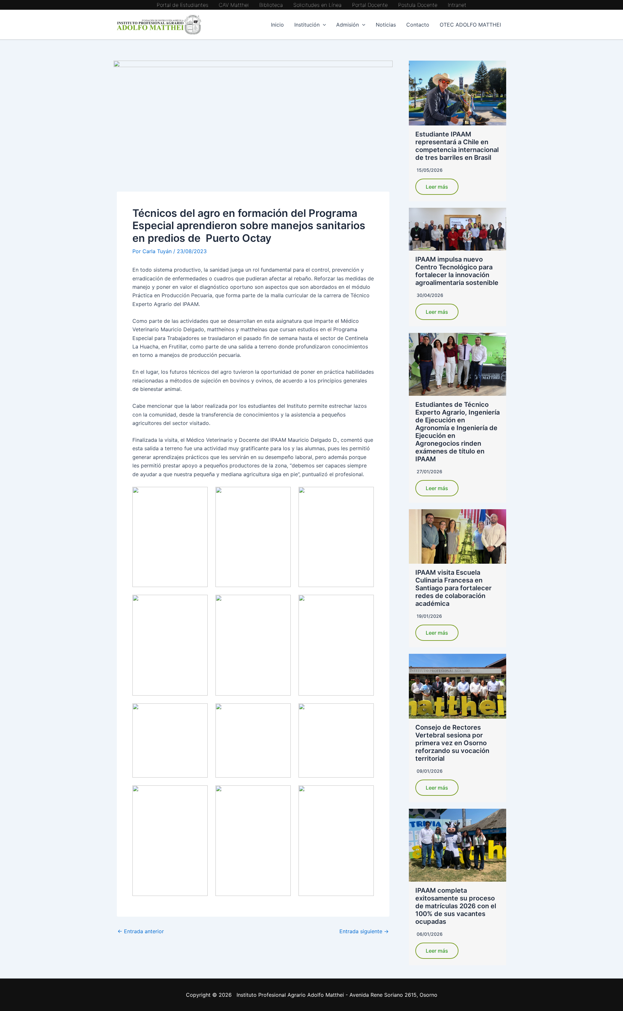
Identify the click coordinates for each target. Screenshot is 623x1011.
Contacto (417, 24)
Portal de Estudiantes (182, 5)
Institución (307, 24)
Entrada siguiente (364, 931)
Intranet (457, 5)
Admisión (347, 24)
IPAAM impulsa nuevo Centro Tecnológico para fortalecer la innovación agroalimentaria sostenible (456, 271)
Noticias (386, 24)
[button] (323, 25)
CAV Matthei (234, 5)
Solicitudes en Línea (317, 5)
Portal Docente (370, 5)
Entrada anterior (140, 931)
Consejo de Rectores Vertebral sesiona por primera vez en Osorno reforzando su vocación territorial (452, 742)
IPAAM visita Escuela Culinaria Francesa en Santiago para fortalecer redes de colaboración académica (453, 588)
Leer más (437, 186)
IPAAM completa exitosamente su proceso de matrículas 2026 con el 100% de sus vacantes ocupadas (455, 906)
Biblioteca (271, 5)
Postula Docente (417, 5)
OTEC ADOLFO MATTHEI (470, 24)
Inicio (277, 24)
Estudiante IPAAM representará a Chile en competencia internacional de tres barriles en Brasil (457, 145)
